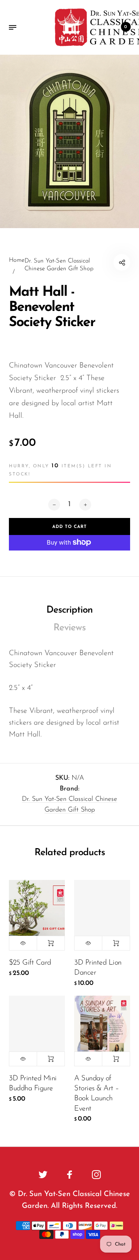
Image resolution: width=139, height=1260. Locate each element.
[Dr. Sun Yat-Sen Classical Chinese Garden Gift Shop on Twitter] (43, 1174)
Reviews (69, 628)
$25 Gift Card (30, 962)
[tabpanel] (69, 141)
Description (69, 610)
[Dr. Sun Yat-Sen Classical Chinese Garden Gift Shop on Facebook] (69, 1174)
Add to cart (51, 943)
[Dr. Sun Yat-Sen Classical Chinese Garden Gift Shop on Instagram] (96, 1174)
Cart (125, 27)
